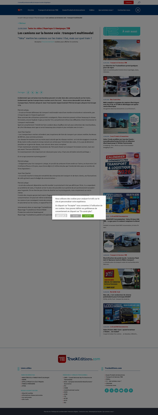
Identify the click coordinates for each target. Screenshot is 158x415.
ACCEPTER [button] (88, 216)
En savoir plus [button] (61, 215)
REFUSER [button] (75, 216)
